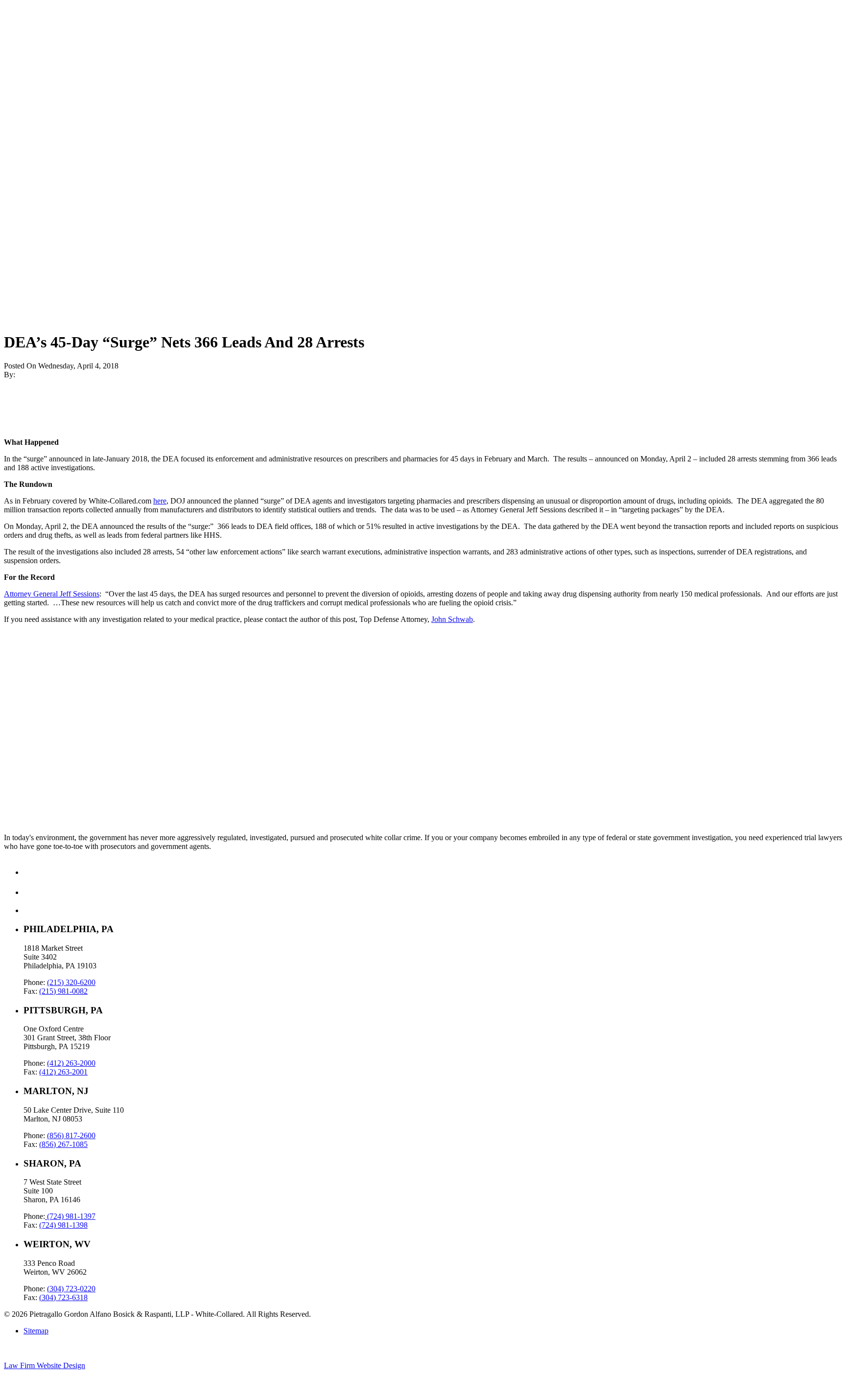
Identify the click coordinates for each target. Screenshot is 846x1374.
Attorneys (39, 60)
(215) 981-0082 (63, 991)
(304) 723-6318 (63, 1297)
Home (33, 25)
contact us (19, 783)
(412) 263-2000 (71, 1063)
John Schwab (452, 619)
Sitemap (36, 1331)
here (159, 501)
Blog (31, 51)
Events (34, 69)
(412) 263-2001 (63, 1072)
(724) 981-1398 (63, 1225)
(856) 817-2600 (71, 1135)
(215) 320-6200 (71, 982)
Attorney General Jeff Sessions (51, 594)
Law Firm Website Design (44, 1365)
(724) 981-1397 (70, 1216)
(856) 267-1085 (63, 1144)
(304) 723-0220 (71, 1288)
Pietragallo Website (40, 82)
